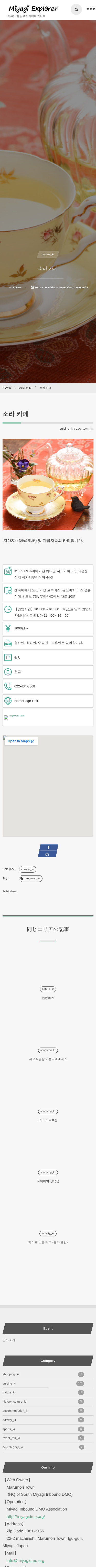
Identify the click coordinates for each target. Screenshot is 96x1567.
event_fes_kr (42, 1438)
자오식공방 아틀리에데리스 (48, 1059)
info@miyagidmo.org (25, 1561)
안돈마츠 (48, 998)
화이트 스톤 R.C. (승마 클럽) (48, 1242)
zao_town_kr (84, 428)
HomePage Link (26, 701)
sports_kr (42, 1429)
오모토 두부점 (48, 1120)
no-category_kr (42, 1447)
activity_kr (48, 1233)
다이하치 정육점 (48, 1181)
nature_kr (48, 989)
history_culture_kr (42, 1401)
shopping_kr (48, 1050)
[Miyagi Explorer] (33, 9)
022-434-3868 (24, 686)
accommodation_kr (42, 1411)
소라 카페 (9, 1340)
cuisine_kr (48, 254)
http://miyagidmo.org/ (26, 1517)
